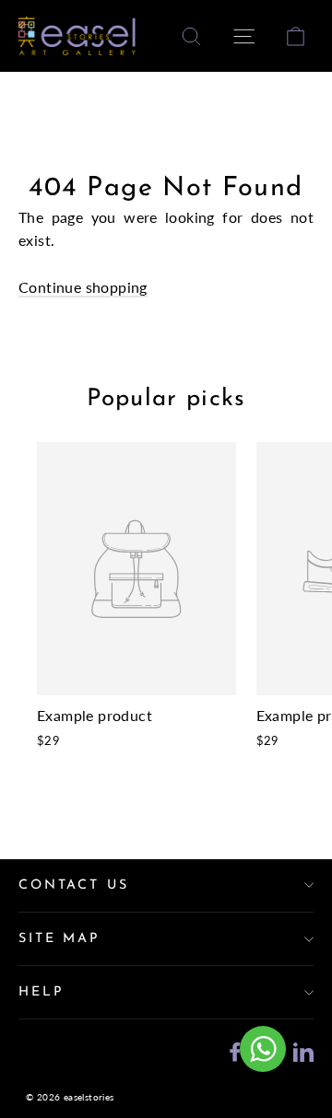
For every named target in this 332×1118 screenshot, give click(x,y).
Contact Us (73, 885)
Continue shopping (83, 287)
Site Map (59, 939)
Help (40, 992)
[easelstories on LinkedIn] (303, 1050)
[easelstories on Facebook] (235, 1050)
